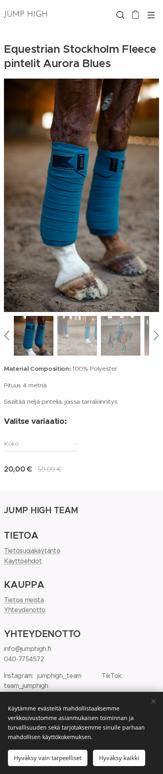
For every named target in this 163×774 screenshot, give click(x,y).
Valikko (151, 15)
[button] (119, 15)
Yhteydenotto (24, 610)
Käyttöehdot (23, 561)
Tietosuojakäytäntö (32, 551)
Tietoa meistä (24, 600)
